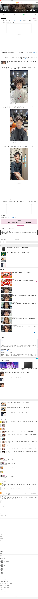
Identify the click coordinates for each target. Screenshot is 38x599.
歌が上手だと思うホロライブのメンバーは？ (9, 463)
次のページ (21, 225)
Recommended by (32, 332)
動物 (1, 540)
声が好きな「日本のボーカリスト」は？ (8, 459)
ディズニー (1, 523)
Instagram (34, 52)
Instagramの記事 (3, 239)
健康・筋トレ (2, 538)
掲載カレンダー (17, 239)
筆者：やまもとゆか (7, 231)
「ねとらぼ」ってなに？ (3, 579)
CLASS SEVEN (6, 569)
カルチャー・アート (3, 515)
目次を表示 (34, 18)
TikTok (13, 217)
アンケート (1, 456)
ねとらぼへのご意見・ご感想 (4, 581)
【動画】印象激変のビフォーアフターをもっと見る (19, 222)
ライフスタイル (2, 532)
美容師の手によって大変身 (17, 20)
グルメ (1, 519)
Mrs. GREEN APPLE (6, 561)
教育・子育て (2, 551)
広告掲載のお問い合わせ (3, 591)
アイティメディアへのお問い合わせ (5, 587)
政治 (1, 549)
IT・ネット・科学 (10, 239)
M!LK (4, 565)
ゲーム (1, 521)
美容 (1, 9)
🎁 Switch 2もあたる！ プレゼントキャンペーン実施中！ (6, 0)
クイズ (1, 517)
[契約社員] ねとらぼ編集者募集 (4, 585)
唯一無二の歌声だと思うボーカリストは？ (9, 476)
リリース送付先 (2, 589)
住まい (1, 536)
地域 (1, 542)
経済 (1, 553)
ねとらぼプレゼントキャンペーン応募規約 (6, 583)
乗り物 (1, 534)
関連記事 (26, 58)
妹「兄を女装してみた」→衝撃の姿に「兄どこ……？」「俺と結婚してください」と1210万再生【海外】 (19, 431)
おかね (1, 513)
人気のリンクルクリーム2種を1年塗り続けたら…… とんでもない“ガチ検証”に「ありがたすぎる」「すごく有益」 (20, 448)
